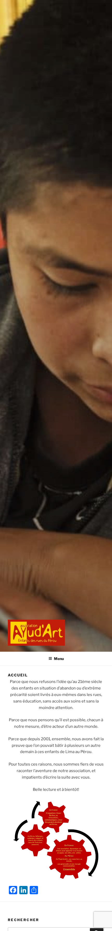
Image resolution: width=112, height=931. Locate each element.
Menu (59, 658)
